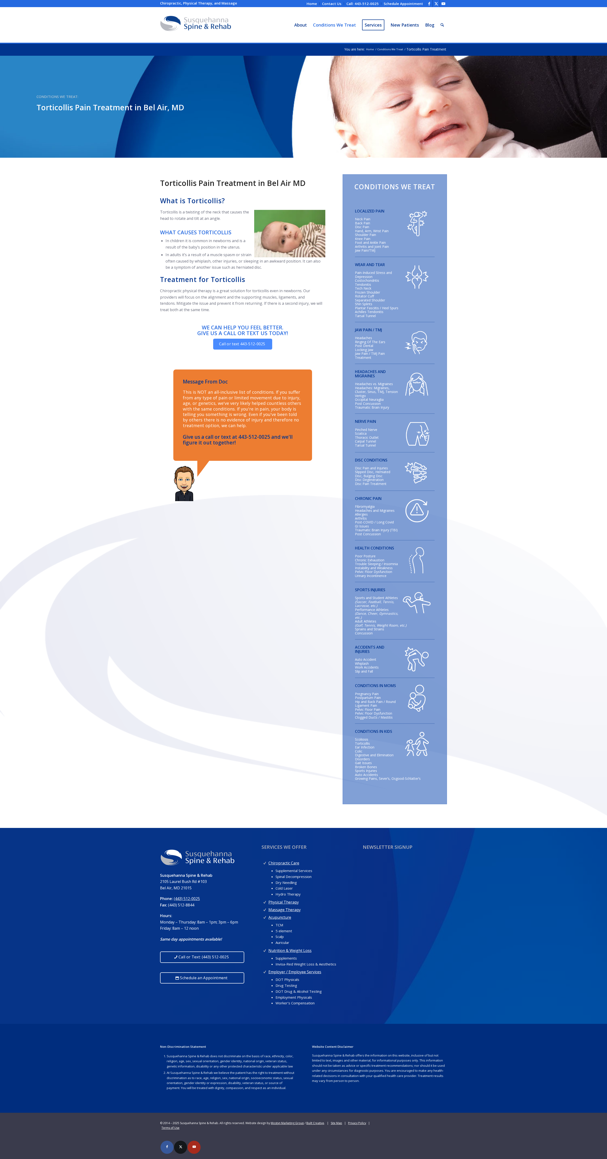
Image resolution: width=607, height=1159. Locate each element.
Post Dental (364, 345)
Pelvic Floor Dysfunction (373, 571)
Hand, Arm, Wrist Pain (372, 231)
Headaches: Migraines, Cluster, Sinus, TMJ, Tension (376, 390)
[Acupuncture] (264, 916)
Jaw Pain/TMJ (365, 250)
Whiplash (362, 663)
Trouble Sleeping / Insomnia (376, 564)
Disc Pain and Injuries (371, 468)
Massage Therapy (284, 909)
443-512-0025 (254, 437)
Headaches (363, 338)
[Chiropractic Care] (264, 862)
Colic (358, 751)
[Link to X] (436, 3)
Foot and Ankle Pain (370, 242)
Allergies (361, 514)
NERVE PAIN (365, 421)
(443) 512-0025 (187, 898)
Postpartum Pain (368, 697)
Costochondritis (367, 280)
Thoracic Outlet (367, 437)
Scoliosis (361, 739)
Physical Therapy (283, 902)
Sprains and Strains (369, 629)
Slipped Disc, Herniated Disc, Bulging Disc (372, 474)
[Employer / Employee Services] (264, 971)
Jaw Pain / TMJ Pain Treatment (370, 355)
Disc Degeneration (369, 479)
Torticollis (362, 743)
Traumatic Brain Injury (372, 407)
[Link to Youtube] (443, 3)
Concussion (364, 633)
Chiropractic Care (283, 863)
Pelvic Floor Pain (367, 709)
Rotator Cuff (364, 296)
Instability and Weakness (374, 568)
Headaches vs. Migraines (374, 384)
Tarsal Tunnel (365, 316)
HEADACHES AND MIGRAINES (370, 374)
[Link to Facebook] (429, 3)
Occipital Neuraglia (369, 399)
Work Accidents (367, 667)
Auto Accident (365, 659)
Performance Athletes (372, 609)
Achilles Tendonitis (369, 311)
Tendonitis (363, 284)
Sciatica (361, 433)
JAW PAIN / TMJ (368, 329)
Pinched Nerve (366, 429)
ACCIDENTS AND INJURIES (369, 649)
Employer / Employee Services (294, 971)
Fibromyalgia (365, 506)
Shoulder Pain (365, 234)
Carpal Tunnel (365, 441)
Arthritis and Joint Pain (372, 246)
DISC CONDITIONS (371, 460)
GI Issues (362, 526)
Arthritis (361, 518)
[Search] (442, 25)
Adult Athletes (365, 621)
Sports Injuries (366, 770)
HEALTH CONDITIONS (374, 548)
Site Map (336, 1123)
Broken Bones (366, 767)
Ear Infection (364, 747)
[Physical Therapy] (264, 901)
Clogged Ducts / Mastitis (374, 717)
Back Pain (362, 223)
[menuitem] (312, 3)
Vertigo (360, 395)
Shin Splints (363, 304)
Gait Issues (363, 763)
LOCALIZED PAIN (369, 211)
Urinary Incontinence (370, 575)
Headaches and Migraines (375, 510)
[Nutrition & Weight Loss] (264, 949)
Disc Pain (362, 227)
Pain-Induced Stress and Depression (373, 274)
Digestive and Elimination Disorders (374, 757)
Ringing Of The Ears (370, 342)
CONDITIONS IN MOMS (375, 685)
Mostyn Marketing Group (287, 1123)
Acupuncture (279, 917)
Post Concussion (368, 403)
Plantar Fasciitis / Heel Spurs (376, 308)
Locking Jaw (364, 349)
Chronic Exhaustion (369, 560)
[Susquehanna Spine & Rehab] (195, 25)
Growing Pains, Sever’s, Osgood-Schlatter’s (388, 778)
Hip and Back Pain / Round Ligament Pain (375, 703)
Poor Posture (365, 556)
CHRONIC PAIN (368, 498)
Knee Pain (362, 238)
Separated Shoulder (370, 300)
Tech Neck (363, 288)
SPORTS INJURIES (370, 589)
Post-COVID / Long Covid (374, 522)
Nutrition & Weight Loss (290, 950)
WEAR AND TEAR (370, 264)
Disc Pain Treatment (370, 483)
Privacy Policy (357, 1123)
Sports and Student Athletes (376, 598)
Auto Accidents (366, 774)
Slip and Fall (364, 671)
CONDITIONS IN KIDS (373, 731)
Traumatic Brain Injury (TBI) (376, 530)
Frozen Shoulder (367, 292)
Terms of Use (170, 1128)
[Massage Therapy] (264, 908)
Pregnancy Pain (367, 694)
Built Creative (315, 1123)
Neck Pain (362, 219)
